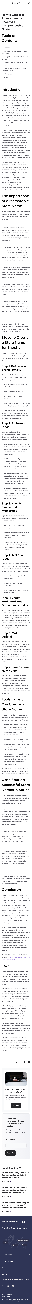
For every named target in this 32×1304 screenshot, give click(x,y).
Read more (5, 1181)
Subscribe (10, 1153)
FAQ (6, 77)
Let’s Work (16, 1105)
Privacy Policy (6, 1296)
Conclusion (9, 74)
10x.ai (11, 1301)
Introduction (9, 48)
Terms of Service (7, 1294)
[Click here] (29, 3)
